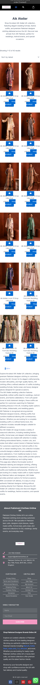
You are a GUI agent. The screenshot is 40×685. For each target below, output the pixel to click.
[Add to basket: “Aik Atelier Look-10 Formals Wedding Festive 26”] (30, 293)
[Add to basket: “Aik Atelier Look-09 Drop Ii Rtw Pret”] (30, 93)
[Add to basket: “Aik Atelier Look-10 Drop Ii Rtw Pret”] (9, 93)
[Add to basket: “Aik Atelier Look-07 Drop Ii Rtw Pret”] (30, 143)
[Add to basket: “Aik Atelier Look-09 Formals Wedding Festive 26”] (9, 346)
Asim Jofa (12, 649)
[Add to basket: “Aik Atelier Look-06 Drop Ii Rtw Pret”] (9, 193)
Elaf (18, 649)
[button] (16, 7)
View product (10, 103)
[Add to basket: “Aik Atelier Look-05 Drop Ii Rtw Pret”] (30, 193)
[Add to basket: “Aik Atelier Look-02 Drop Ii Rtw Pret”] (30, 243)
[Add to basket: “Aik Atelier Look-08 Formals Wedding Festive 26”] (30, 346)
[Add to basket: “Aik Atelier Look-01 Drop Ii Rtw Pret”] (9, 293)
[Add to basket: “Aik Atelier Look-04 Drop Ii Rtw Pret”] (9, 243)
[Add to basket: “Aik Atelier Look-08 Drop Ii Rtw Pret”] (9, 143)
